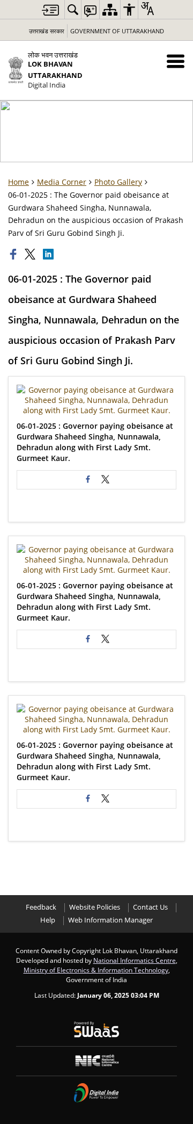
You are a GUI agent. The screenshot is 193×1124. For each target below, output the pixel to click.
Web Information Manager (110, 920)
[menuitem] (73, 9)
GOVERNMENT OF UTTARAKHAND (117, 31)
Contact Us (150, 907)
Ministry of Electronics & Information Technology (96, 970)
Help (47, 920)
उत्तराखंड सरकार (46, 31)
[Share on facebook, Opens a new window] (14, 254)
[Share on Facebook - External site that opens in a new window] (87, 479)
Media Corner (61, 182)
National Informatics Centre (134, 960)
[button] (175, 61)
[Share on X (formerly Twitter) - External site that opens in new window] (105, 479)
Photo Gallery (118, 182)
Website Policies (94, 907)
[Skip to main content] (50, 10)
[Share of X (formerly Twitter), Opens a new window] (31, 254)
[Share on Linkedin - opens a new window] (49, 254)
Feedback (41, 907)
